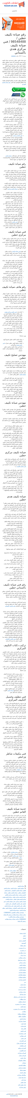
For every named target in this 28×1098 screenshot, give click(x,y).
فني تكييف (14, 222)
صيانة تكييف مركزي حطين (19, 897)
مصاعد (24, 1063)
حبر (25, 982)
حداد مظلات (23, 999)
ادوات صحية (23, 933)
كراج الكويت (23, 1050)
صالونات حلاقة (22, 1016)
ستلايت (24, 1011)
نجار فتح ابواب (22, 1077)
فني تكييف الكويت (21, 466)
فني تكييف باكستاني (10, 606)
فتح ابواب (23, 1023)
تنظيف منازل (12, 870)
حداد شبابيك (23, 994)
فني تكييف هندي (18, 906)
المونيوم (24, 943)
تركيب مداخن (22, 962)
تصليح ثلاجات (22, 970)
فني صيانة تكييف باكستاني (19, 908)
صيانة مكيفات (9, 899)
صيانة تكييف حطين (12, 892)
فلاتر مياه (23, 1028)
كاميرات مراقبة (22, 1048)
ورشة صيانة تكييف (14, 910)
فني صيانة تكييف (16, 251)
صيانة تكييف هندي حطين (19, 899)
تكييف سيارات (22, 979)
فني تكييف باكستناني (17, 903)
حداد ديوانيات (22, 992)
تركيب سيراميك (22, 960)
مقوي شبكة (23, 1070)
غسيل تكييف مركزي (21, 901)
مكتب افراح (23, 1072)
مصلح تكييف (9, 908)
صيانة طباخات (14, 852)
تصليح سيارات (22, 972)
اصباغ (24, 938)
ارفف (24, 935)
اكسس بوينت (22, 940)
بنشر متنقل (23, 945)
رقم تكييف (23, 1006)
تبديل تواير (23, 955)
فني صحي (23, 1038)
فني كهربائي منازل (21, 1043)
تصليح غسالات (22, 977)
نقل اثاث (23, 1080)
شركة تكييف (10, 690)
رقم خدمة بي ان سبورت (19, 1009)
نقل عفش (23, 1082)
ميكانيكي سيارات (21, 1075)
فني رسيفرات (22, 1033)
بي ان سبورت (22, 948)
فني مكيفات (19, 769)
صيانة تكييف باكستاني (16, 890)
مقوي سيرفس (22, 1067)
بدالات (20, 857)
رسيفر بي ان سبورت (20, 1004)
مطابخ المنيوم (22, 1065)
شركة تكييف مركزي (12, 189)
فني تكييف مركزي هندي (11, 312)
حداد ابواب (23, 984)
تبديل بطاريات (22, 953)
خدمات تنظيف (22, 1001)
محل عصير (23, 1058)
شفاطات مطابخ (22, 1014)
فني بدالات (15, 856)
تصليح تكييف (22, 374)
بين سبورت (23, 950)
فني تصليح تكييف (10, 901)
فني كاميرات (22, 1041)
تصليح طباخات (22, 975)
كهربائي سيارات (22, 1053)
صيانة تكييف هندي (7, 897)
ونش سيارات (22, 1087)
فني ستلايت (23, 1036)
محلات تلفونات (22, 1060)
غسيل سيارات (22, 1021)
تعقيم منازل (11, 865)
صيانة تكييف (8, 155)
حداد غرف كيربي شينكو (20, 997)
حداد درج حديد (22, 989)
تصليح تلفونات (22, 967)
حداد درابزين (22, 987)
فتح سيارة (23, 1026)
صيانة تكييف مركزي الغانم (11, 895)
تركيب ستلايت (22, 957)
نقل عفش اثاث (22, 1085)
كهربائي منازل (22, 1055)
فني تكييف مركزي (17, 135)
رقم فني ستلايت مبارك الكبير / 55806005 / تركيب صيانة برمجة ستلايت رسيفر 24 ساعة (15, 919)
